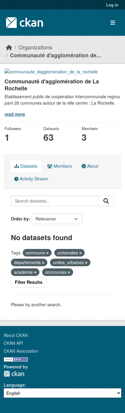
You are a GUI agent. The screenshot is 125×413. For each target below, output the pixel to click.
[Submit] (106, 201)
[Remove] (47, 252)
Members (62, 166)
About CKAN (16, 335)
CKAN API (13, 343)
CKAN (14, 374)
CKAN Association (21, 351)
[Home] (9, 47)
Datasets (28, 166)
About (92, 166)
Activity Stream (33, 179)
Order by (20, 219)
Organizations (35, 47)
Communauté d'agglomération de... (55, 55)
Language (14, 385)
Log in (112, 5)
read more (15, 114)
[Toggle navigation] (112, 22)
